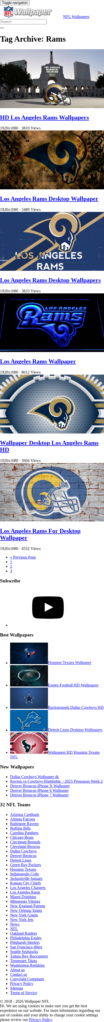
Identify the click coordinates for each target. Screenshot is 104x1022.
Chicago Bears (22, 837)
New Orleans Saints (26, 910)
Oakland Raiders (23, 933)
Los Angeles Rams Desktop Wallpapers (50, 280)
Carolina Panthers (24, 833)
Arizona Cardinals (24, 814)
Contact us (18, 974)
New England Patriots (27, 906)
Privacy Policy (21, 983)
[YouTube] (48, 625)
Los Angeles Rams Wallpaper (38, 361)
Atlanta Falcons (22, 819)
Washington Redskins (27, 965)
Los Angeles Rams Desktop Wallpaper (49, 198)
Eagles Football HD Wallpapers (73, 685)
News (14, 924)
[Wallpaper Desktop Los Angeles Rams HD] (52, 432)
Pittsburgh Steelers (25, 942)
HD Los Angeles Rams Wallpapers (44, 117)
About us (17, 970)
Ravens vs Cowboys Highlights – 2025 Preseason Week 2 (56, 781)
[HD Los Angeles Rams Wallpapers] (52, 107)
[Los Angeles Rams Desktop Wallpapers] (52, 269)
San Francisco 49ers (26, 947)
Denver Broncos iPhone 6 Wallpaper (39, 790)
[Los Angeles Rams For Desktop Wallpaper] (52, 520)
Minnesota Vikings (25, 901)
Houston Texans (23, 869)
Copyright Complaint (27, 979)
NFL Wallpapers (76, 16)
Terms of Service (23, 993)
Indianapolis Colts (24, 874)
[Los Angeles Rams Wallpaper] (52, 350)
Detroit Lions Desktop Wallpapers (75, 730)
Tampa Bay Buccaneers (29, 956)
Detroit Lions (20, 860)
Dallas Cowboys (23, 851)
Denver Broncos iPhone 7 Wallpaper (39, 795)
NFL (14, 929)
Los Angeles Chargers (27, 887)
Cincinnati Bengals (25, 842)
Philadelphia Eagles (25, 938)
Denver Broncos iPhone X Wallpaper (40, 786)
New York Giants (24, 915)
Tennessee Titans (23, 961)
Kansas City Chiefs (25, 883)
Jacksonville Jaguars (26, 878)
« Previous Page (23, 557)
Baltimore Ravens (24, 824)
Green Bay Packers (25, 865)
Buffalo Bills (20, 828)
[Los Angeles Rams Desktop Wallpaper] (52, 188)
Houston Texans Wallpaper (69, 663)
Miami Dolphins (23, 897)
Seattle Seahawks (24, 951)
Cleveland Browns (25, 846)
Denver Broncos (23, 855)
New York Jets (21, 919)
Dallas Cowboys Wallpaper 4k (34, 777)
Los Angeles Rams (25, 892)
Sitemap (16, 988)
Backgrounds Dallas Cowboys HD (76, 707)
